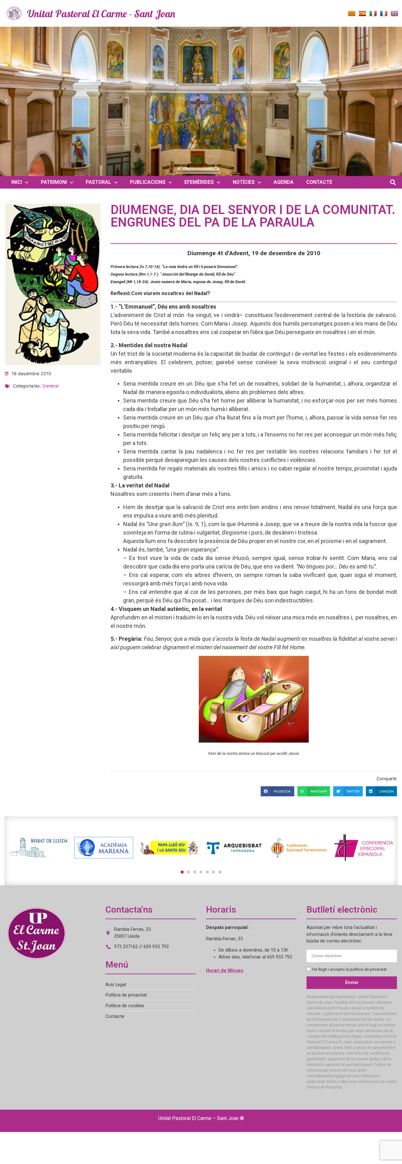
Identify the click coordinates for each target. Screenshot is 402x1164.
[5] (207, 872)
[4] (201, 872)
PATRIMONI (54, 182)
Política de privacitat (126, 995)
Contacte (115, 1016)
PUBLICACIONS (148, 182)
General (50, 385)
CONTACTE (319, 182)
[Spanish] (362, 14)
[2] (188, 872)
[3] (195, 872)
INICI (16, 182)
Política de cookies (125, 1005)
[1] (182, 872)
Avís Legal (116, 984)
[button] (6, 101)
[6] (213, 872)
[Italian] (373, 14)
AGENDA (284, 182)
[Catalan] (352, 14)
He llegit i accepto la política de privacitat (349, 969)
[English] (394, 14)
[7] (220, 872)
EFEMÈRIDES (199, 182)
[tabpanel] (38, 847)
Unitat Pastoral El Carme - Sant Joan (101, 13)
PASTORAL (98, 182)
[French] (384, 14)
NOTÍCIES (244, 182)
